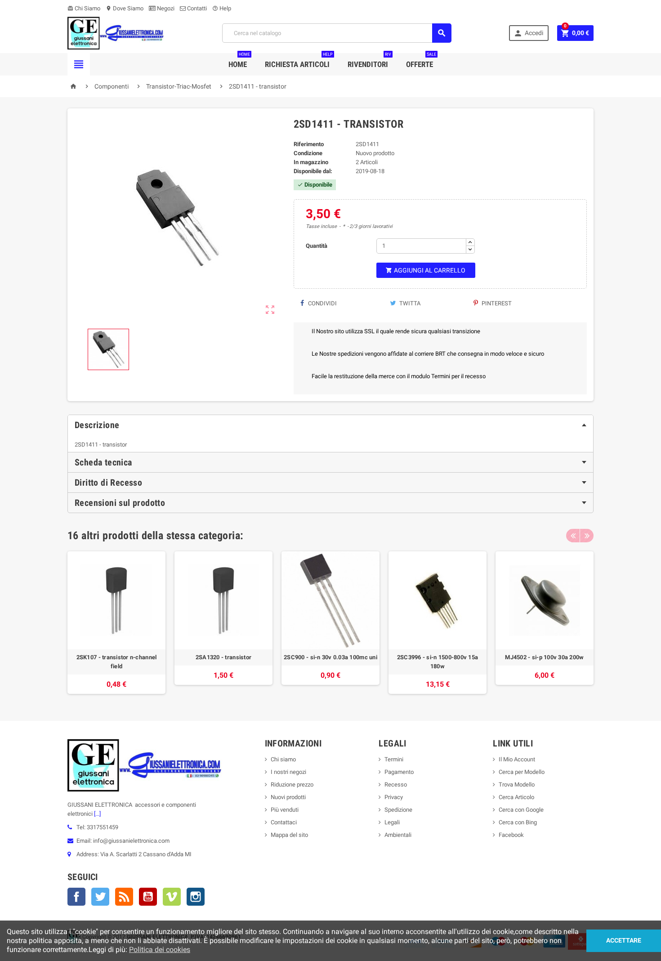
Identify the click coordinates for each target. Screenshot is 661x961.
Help (221, 8)
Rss (124, 897)
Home (239, 61)
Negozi (165, 8)
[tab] (330, 425)
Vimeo (172, 897)
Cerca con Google (521, 809)
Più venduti (285, 809)
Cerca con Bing (518, 822)
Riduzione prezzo (292, 784)
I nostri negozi (288, 772)
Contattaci (284, 822)
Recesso (395, 784)
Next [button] (587, 535)
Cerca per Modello (522, 772)
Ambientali (397, 834)
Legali (392, 822)
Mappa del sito (289, 834)
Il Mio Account (517, 759)
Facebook (76, 897)
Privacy (393, 797)
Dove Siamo (124, 8)
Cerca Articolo (516, 797)
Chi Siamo (83, 8)
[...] (97, 813)
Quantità (316, 245)
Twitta (409, 303)
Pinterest (496, 303)
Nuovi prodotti (288, 797)
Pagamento (399, 772)
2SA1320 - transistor (223, 657)
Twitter (100, 897)
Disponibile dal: (313, 171)
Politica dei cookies (159, 949)
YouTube (148, 897)
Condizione (308, 153)
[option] (116, 622)
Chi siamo (283, 759)
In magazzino (311, 162)
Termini (393, 759)
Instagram (196, 897)
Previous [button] (573, 535)
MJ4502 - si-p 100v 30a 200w (544, 657)
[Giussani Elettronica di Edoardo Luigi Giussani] (115, 32)
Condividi (322, 303)
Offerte (421, 61)
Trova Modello (517, 784)
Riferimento (309, 144)
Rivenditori (369, 61)
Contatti (196, 8)
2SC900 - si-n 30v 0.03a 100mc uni (330, 657)
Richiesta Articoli (299, 61)
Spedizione (398, 809)
